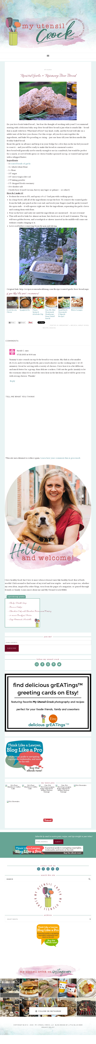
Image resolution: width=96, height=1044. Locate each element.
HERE (64, 590)
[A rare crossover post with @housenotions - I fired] (86, 1007)
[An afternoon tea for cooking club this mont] (9, 1007)
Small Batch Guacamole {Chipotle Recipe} (62, 313)
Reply (12, 381)
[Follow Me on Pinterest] (48, 822)
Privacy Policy (48, 1026)
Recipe (46, 328)
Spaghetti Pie (25, 310)
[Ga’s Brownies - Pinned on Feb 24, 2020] (80, 787)
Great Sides (83, 325)
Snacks (53, 328)
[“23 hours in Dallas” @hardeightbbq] (28, 1007)
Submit (58, 842)
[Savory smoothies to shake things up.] (86, 987)
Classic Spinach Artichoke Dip (38, 312)
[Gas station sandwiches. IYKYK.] (48, 987)
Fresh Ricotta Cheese (12, 311)
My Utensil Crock (24, 44)
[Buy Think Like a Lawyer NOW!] (48, 949)
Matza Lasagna (77, 310)
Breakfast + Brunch (68, 325)
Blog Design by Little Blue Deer (69, 1024)
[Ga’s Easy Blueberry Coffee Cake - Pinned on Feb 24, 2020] (13, 788)
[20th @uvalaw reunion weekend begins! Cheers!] (67, 987)
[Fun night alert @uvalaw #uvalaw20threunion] (28, 987)
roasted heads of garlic (20, 164)
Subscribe (11, 648)
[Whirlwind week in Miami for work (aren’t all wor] (9, 987)
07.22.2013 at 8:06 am (26, 355)
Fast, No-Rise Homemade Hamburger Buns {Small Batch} (50, 314)
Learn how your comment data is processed (60, 458)
